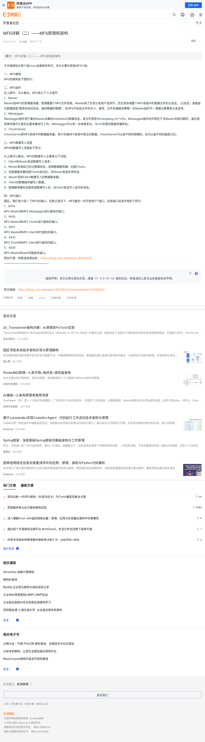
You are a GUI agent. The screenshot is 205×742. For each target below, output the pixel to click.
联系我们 (102, 695)
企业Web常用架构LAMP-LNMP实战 (25, 595)
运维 (30, 297)
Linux (42, 297)
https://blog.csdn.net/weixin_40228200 (66, 258)
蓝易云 (6, 451)
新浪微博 (22, 684)
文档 (6, 703)
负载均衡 (56, 297)
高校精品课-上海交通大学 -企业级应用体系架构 (32, 610)
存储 (19, 297)
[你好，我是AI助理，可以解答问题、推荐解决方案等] (182, 14)
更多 (6, 620)
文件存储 (71, 297)
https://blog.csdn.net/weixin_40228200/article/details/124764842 (61, 289)
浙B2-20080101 (42, 727)
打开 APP (193, 5)
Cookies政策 (37, 718)
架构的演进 (10, 579)
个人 (199, 23)
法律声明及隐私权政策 (16, 718)
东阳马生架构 (10, 384)
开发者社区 (17, 703)
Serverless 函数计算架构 (18, 572)
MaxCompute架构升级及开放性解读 (25, 659)
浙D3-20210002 (40, 731)
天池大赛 (29, 703)
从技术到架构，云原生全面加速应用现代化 (29, 651)
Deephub (8, 429)
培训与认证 (42, 703)
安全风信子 (9, 338)
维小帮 (6, 361)
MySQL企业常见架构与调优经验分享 (26, 587)
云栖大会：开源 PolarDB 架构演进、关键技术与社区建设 (38, 643)
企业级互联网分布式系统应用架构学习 (27, 602)
